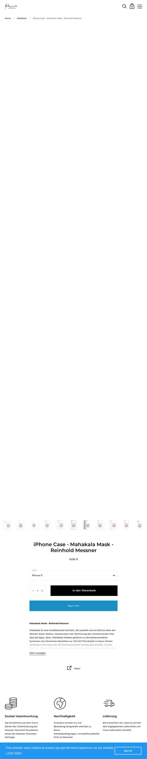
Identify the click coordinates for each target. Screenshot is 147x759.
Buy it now (73, 605)
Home (8, 18)
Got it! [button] (128, 750)
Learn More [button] (14, 753)
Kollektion (22, 18)
